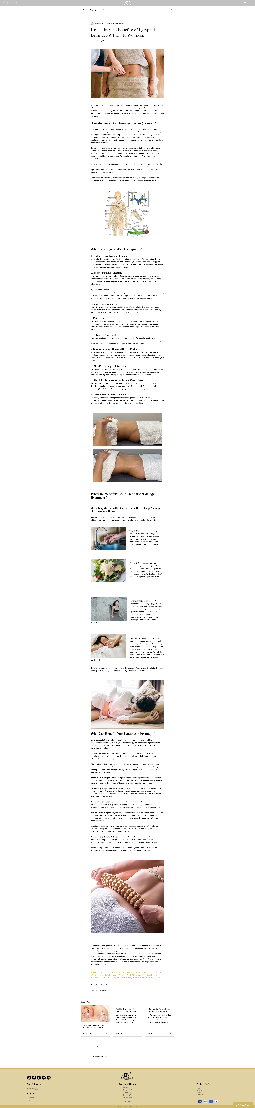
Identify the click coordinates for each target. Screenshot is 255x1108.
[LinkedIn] (49, 1078)
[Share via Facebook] (92, 984)
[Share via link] (106, 984)
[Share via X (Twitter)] (96, 984)
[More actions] (163, 23)
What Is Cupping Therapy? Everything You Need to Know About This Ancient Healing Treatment (94, 1026)
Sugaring (93, 10)
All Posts (83, 10)
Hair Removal (104, 10)
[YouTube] (44, 1078)
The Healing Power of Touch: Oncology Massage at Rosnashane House (127, 1010)
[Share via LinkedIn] (101, 984)
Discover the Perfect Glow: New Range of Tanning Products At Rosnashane (159, 1010)
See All (172, 1002)
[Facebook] (34, 1078)
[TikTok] (39, 1078)
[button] (245, 2)
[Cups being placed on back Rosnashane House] (95, 1013)
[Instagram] (29, 1078)
